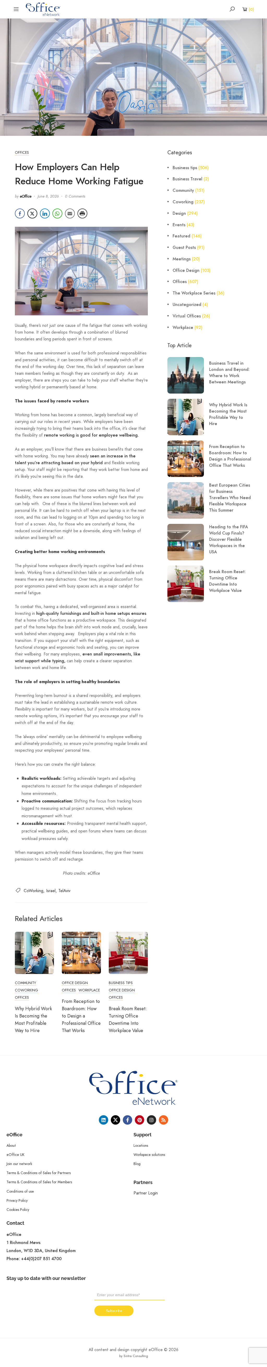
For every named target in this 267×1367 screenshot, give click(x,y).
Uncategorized (187, 305)
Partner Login (146, 1193)
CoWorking (33, 891)
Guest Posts (184, 247)
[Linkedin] (103, 1120)
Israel (51, 891)
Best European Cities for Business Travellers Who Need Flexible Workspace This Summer (230, 497)
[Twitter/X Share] (32, 213)
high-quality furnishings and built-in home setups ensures (91, 613)
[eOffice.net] (43, 9)
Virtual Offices (187, 316)
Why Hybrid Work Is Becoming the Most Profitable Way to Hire (228, 414)
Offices (22, 152)
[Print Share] (82, 213)
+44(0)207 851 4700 (41, 1259)
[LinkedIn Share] (45, 213)
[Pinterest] (139, 1120)
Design (179, 213)
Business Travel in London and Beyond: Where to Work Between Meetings (229, 372)
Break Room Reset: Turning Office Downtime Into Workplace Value (227, 581)
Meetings (182, 259)
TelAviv (64, 891)
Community (25, 982)
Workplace (89, 990)
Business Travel (187, 179)
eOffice (25, 196)
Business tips (121, 982)
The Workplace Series (194, 293)
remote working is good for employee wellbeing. (91, 435)
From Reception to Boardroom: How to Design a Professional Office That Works (81, 1016)
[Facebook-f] (127, 1120)
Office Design (75, 982)
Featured (181, 236)
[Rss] (163, 1120)
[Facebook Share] (20, 213)
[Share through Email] (70, 213)
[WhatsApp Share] (57, 213)
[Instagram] (151, 1120)
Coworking (26, 990)
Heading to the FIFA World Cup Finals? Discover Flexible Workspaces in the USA (228, 539)
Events (179, 225)
